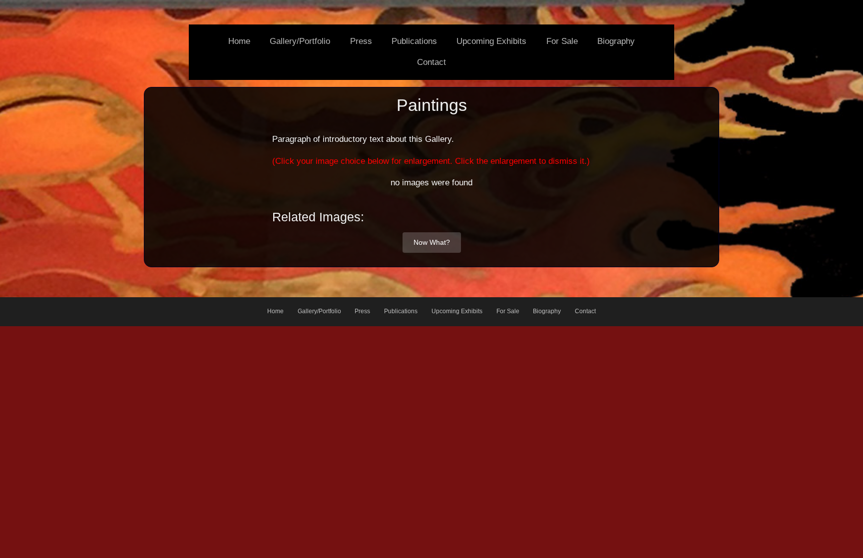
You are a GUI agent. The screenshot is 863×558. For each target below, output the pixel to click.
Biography (616, 41)
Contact (431, 62)
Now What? (432, 242)
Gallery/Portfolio (300, 41)
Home (239, 41)
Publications (414, 41)
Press (361, 41)
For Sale (562, 41)
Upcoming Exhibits (491, 41)
